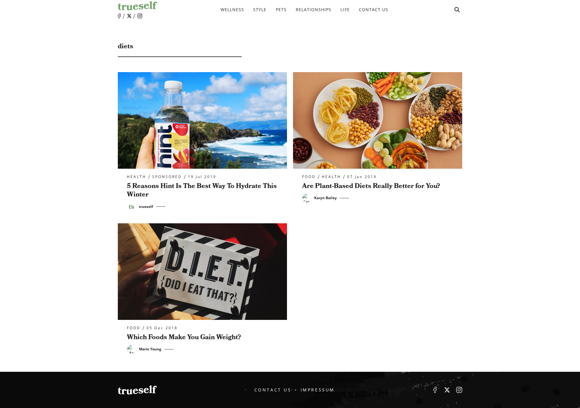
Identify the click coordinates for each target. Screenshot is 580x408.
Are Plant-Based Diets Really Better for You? (371, 186)
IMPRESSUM (318, 390)
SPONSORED (167, 177)
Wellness (232, 9)
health (136, 177)
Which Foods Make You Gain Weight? (184, 337)
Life (345, 9)
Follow (129, 16)
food (309, 177)
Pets (281, 9)
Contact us (373, 9)
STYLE (259, 9)
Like (119, 16)
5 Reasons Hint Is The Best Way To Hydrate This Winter (202, 190)
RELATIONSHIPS (314, 9)
